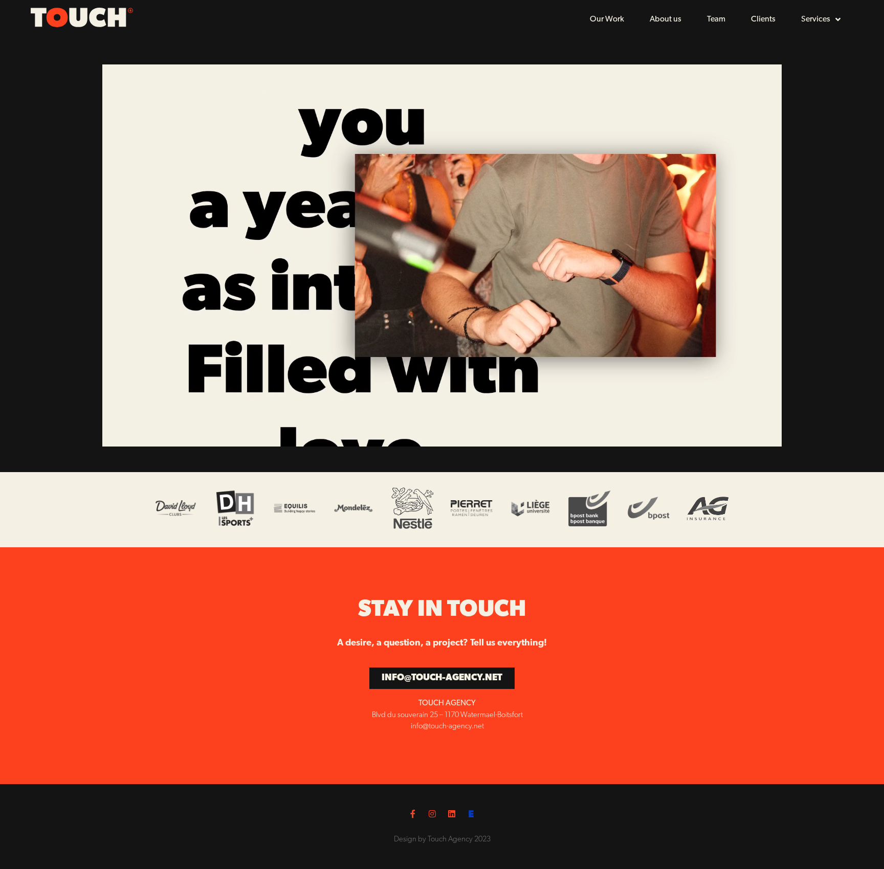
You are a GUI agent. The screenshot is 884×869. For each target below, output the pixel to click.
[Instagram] (432, 814)
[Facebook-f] (413, 814)
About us (665, 19)
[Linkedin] (452, 814)
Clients (763, 19)
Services (815, 19)
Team (716, 19)
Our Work (607, 19)
